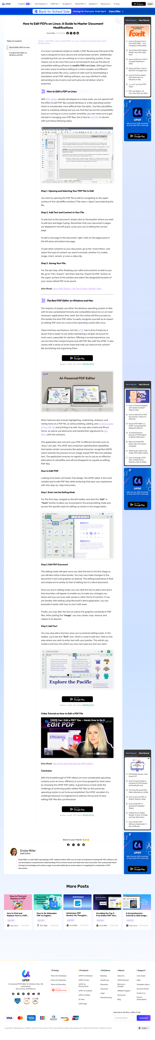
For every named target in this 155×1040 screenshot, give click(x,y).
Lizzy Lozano (14, 925)
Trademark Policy (106, 1028)
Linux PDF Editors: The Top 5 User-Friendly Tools (77, 288)
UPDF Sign (83, 1004)
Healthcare (104, 980)
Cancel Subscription (141, 998)
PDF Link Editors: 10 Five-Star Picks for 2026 (138, 92)
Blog (119, 999)
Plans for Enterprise (58, 980)
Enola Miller (51, 33)
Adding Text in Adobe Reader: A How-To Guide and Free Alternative (138, 815)
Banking (103, 976)
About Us (120, 976)
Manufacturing (106, 997)
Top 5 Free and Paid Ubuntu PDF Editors (73, 763)
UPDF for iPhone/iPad (83, 985)
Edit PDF (49, 41)
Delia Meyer (44, 925)
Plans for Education (58, 984)
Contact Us (141, 993)
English (144, 1028)
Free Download (139, 4)
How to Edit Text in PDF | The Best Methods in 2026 (138, 61)
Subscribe (144, 1018)
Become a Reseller (121, 985)
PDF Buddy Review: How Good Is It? (138, 775)
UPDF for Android (85, 991)
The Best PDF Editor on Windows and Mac (18, 54)
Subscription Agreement (73, 1028)
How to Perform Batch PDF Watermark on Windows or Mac (137, 77)
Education (104, 984)
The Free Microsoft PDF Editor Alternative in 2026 (138, 791)
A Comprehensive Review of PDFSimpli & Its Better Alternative (137, 435)
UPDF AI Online (84, 995)
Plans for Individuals (58, 976)
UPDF (8, 4)
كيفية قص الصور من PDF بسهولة (137, 85)
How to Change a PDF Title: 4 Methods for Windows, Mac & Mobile (137, 460)
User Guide (141, 976)
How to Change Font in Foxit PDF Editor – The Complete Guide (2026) (138, 43)
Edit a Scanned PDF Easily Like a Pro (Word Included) (137, 444)
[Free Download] (139, 4)
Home (40, 41)
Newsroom (121, 995)
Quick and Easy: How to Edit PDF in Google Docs (138, 69)
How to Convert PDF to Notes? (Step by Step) (137, 798)
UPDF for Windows (86, 976)
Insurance (104, 989)
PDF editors (52, 99)
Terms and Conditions (56, 1028)
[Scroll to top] (150, 1034)
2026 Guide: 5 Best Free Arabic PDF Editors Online (138, 452)
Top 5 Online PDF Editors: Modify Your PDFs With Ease (138, 52)
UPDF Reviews (123, 980)
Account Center (143, 989)
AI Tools (82, 999)
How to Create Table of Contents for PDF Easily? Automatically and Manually (138, 783)
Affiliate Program (123, 991)
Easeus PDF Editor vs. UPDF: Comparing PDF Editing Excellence (137, 426)
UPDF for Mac (84, 980)
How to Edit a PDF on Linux (19, 47)
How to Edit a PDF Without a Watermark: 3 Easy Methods (138, 824)
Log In (150, 4)
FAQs (139, 980)
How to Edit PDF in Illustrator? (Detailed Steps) (136, 806)
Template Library (143, 984)
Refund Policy (94, 1028)
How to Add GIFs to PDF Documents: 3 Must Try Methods (138, 417)
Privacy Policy (43, 1028)
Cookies (85, 1028)
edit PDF (94, 117)
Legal (102, 993)
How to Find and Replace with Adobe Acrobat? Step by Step (138, 408)
